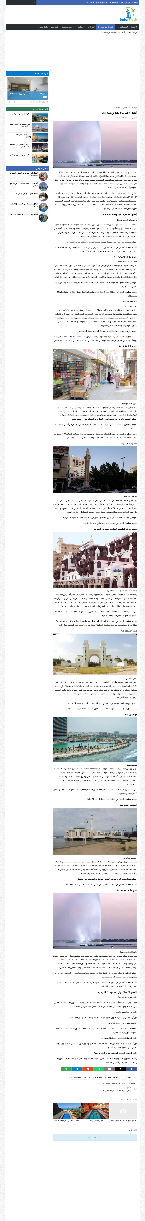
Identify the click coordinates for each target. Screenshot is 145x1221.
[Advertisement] (72, 52)
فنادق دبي (54, 27)
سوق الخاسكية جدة (112, 1077)
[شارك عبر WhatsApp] (98, 1069)
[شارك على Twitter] (120, 1069)
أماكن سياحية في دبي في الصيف (20, 155)
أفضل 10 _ (121, 32)
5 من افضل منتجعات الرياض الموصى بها (24, 214)
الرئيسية (135, 2)
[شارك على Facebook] (131, 1069)
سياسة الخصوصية (116, 2)
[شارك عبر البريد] (109, 1069)
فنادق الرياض (43, 27)
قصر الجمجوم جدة (95, 1077)
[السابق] (9, 102)
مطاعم (80, 27)
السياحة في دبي (122, 27)
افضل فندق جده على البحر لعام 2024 (123, 1120)
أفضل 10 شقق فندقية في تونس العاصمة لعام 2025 (28, 95)
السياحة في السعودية (105, 27)
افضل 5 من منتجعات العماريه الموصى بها (117, 1089)
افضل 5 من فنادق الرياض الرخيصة (26, 193)
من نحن (127, 2)
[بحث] (9, 2)
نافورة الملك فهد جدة (78, 1077)
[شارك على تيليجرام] (76, 1069)
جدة (124, 1077)
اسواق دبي (91, 27)
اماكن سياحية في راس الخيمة (20, 114)
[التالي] (14, 102)
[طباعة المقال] (66, 1069)
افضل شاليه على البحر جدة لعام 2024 (67, 1120)
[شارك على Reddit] (87, 1069)
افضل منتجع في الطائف (95, 1120)
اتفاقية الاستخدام (102, 2)
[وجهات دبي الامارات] (114, 14)
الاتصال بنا (90, 2)
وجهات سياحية (67, 27)
